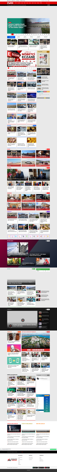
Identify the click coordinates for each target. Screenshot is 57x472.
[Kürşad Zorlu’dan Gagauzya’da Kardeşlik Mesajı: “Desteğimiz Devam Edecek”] (20, 183)
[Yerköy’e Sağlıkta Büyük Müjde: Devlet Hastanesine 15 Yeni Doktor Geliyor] (31, 74)
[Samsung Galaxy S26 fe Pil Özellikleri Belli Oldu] (40, 324)
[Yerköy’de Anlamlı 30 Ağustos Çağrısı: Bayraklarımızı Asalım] (21, 74)
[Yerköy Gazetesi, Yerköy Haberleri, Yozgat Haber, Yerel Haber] (10, 3)
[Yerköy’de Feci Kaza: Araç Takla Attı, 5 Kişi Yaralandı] (31, 84)
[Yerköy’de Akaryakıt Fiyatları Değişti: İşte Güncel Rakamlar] (21, 84)
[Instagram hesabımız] (47, 0)
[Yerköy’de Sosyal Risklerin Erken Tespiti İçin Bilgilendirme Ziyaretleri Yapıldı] (35, 354)
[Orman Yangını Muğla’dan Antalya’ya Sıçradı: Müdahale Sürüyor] (40, 320)
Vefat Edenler (9, 391)
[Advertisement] (28, 12)
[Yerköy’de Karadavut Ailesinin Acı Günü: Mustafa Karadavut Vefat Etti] (45, 227)
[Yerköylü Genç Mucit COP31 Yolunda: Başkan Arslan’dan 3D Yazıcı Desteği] (31, 116)
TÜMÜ (34, 70)
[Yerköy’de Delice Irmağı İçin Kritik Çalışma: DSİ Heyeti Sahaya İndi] (21, 95)
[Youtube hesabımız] (48, 0)
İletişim (40, 458)
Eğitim (9, 402)
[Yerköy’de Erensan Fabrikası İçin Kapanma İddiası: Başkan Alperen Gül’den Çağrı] (34, 227)
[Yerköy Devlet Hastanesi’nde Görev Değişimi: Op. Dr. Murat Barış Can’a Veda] (26, 365)
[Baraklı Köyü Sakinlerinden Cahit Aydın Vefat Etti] (12, 42)
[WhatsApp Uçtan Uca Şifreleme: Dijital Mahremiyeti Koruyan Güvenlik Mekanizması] (14, 360)
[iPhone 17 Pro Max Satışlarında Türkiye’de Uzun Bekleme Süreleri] (14, 337)
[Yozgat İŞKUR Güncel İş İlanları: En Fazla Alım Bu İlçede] (12, 227)
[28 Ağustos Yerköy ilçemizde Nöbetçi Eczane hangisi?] (34, 42)
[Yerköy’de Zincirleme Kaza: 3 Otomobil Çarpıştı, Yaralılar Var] (11, 95)
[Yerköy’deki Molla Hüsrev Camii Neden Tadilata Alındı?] (11, 74)
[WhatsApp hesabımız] (49, 0)
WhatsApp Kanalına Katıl (53, 449)
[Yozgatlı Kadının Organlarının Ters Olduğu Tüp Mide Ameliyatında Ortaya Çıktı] (45, 365)
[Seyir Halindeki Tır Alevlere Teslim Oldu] (39, 82)
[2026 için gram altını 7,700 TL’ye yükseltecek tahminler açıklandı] (31, 129)
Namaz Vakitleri (31, 457)
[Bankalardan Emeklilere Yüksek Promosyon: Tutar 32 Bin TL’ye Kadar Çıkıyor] (21, 140)
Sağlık (9, 413)
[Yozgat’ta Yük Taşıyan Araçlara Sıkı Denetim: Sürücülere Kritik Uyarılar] (39, 78)
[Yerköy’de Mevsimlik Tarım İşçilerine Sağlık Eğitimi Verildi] (21, 116)
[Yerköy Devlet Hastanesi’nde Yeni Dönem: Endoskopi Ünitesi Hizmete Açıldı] (26, 354)
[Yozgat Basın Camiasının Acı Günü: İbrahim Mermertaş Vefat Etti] (23, 42)
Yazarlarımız (30, 459)
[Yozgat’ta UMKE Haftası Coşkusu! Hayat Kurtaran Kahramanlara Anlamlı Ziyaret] (35, 365)
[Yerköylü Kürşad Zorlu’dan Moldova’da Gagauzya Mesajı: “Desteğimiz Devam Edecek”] (28, 183)
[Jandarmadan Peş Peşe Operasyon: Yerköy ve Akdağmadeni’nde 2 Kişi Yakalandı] (45, 42)
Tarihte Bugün (29, 413)
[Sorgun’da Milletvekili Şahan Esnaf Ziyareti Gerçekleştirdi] (11, 183)
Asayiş (18, 391)
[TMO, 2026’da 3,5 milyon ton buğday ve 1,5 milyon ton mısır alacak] (11, 140)
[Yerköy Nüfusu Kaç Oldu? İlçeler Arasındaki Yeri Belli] (11, 105)
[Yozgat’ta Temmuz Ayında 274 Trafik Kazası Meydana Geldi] (39, 89)
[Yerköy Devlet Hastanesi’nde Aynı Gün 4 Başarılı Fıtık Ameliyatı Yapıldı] (11, 116)
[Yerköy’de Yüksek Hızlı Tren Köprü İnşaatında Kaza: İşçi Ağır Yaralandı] (21, 105)
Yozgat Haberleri (20, 413)
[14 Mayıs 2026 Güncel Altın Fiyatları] (11, 129)
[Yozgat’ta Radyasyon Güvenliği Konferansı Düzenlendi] (45, 354)
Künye (40, 457)
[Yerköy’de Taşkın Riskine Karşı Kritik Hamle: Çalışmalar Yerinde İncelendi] (31, 105)
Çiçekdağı (19, 464)
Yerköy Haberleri (29, 391)
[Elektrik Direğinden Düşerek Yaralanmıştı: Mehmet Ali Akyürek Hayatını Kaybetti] (31, 95)
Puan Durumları (31, 458)
